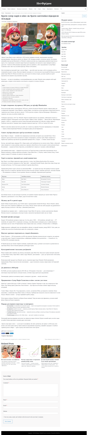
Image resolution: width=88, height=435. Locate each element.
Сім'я (62, 131)
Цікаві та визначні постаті (67, 143)
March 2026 (63, 61)
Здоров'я (63, 83)
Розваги (63, 124)
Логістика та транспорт (66, 97)
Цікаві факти (50, 8)
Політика (63, 111)
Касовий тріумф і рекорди (8, 93)
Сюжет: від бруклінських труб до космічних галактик (13, 89)
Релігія (62, 122)
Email (5, 405)
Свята (62, 129)
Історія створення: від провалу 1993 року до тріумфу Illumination (15, 87)
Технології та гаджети (66, 138)
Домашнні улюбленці (66, 78)
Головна (4, 8)
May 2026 (63, 56)
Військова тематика (65, 74)
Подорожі (63, 108)
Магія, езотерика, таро (66, 99)
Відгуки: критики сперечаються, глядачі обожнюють (13, 95)
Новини (30, 8)
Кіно (62, 87)
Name (5, 399)
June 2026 (63, 54)
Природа (63, 117)
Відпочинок (64, 71)
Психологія (63, 120)
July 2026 (63, 51)
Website (5, 411)
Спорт (39, 8)
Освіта (62, 106)
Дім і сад (63, 76)
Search (62, 13)
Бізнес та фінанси (11, 8)
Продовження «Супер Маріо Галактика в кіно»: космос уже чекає (15, 100)
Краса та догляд (64, 90)
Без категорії (64, 67)
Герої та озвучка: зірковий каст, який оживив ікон (12, 90)
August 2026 (64, 49)
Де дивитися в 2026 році (7, 98)
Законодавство (64, 81)
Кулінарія (63, 92)
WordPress (58, 433)
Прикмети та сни (65, 115)
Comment (6, 382)
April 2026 (63, 58)
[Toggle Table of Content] (27, 86)
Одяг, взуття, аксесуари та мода (68, 104)
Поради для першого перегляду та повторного (12, 101)
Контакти (56, 8)
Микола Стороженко (12, 21)
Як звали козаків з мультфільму (10, 359)
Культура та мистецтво (22, 8)
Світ (35, 8)
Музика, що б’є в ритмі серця (8, 92)
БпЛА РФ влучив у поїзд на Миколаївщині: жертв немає (73, 22)
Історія (62, 85)
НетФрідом (44, 3)
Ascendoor (49, 433)
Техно (44, 8)
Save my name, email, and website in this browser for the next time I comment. (23, 417)
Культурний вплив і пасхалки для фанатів (11, 96)
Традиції (63, 141)
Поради (63, 113)
